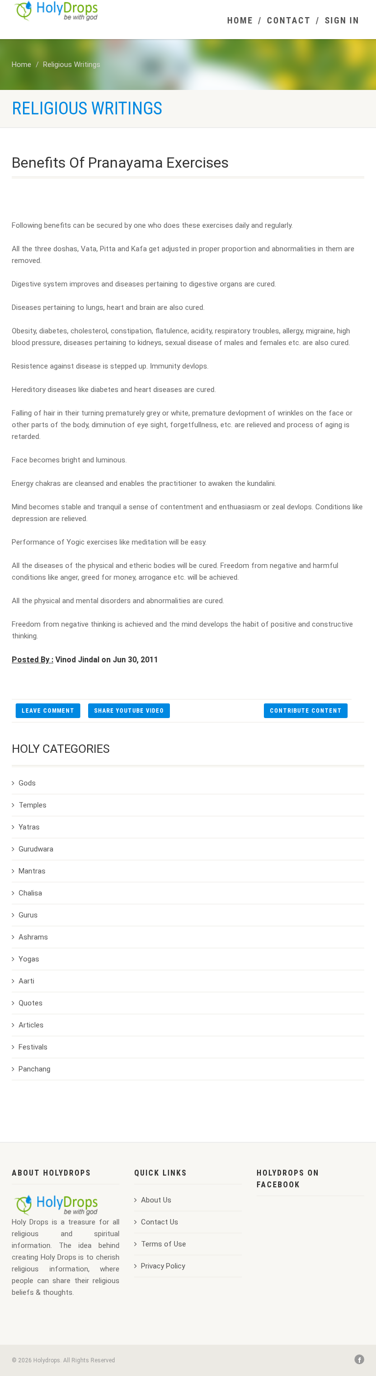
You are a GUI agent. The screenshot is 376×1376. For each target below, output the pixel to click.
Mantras (32, 871)
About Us (156, 1200)
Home (240, 20)
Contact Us (159, 1222)
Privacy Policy (163, 1266)
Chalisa (30, 893)
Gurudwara (36, 849)
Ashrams (33, 937)
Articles (31, 1025)
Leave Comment (48, 710)
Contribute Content (306, 710)
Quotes (31, 1003)
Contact (289, 20)
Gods (27, 783)
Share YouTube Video (129, 710)
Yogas (29, 959)
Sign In (342, 20)
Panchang (34, 1069)
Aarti (26, 981)
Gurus (28, 915)
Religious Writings (71, 64)
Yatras (29, 827)
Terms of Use (163, 1244)
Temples (33, 805)
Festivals (33, 1047)
